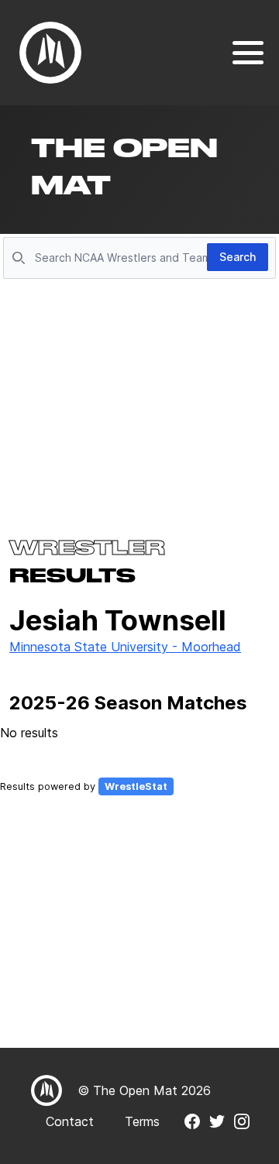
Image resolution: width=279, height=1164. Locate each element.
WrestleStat (136, 786)
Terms (142, 1121)
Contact (70, 1121)
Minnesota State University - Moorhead (125, 646)
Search (237, 256)
